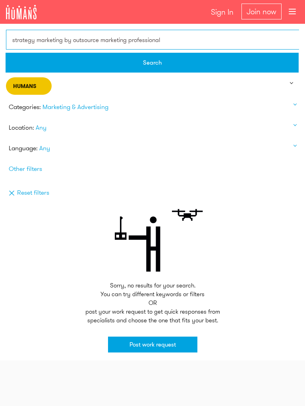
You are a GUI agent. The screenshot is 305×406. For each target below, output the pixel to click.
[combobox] (152, 40)
